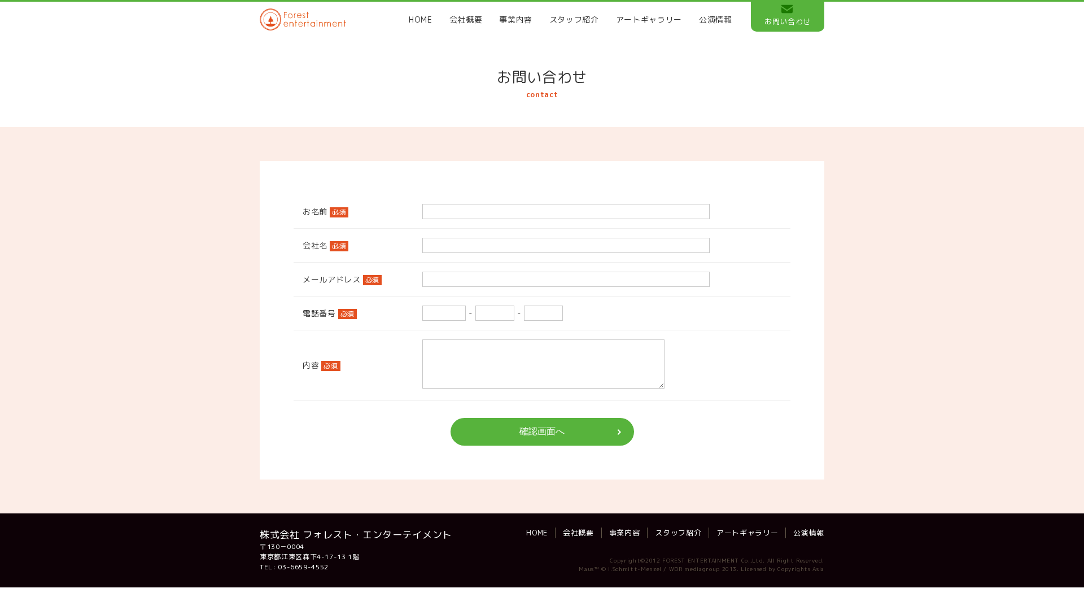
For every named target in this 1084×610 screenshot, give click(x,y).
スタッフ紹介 (574, 19)
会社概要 (466, 19)
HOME (420, 19)
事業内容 (515, 19)
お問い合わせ (787, 21)
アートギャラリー (649, 19)
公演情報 (715, 19)
